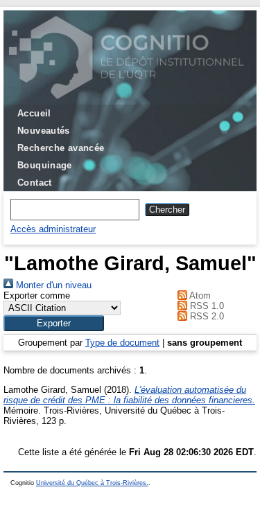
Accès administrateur (53, 229)
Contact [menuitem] (34, 182)
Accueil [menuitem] (34, 113)
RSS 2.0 (205, 316)
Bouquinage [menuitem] (44, 165)
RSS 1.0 (205, 306)
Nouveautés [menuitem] (43, 130)
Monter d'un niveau (52, 285)
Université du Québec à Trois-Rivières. (92, 482)
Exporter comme (36, 295)
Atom (199, 295)
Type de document (122, 342)
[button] (53, 323)
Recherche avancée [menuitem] (61, 148)
